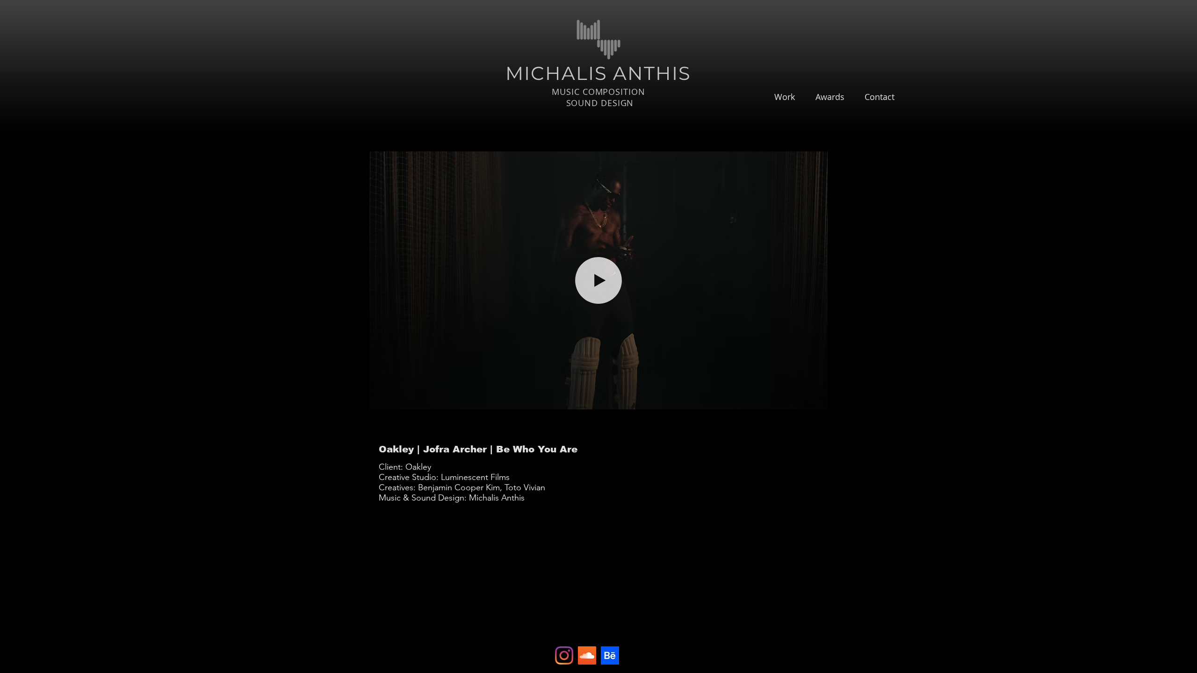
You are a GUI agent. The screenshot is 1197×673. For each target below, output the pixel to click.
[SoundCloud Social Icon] (587, 655)
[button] (816, 399)
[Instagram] (564, 655)
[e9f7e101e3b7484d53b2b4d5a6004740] (610, 655)
